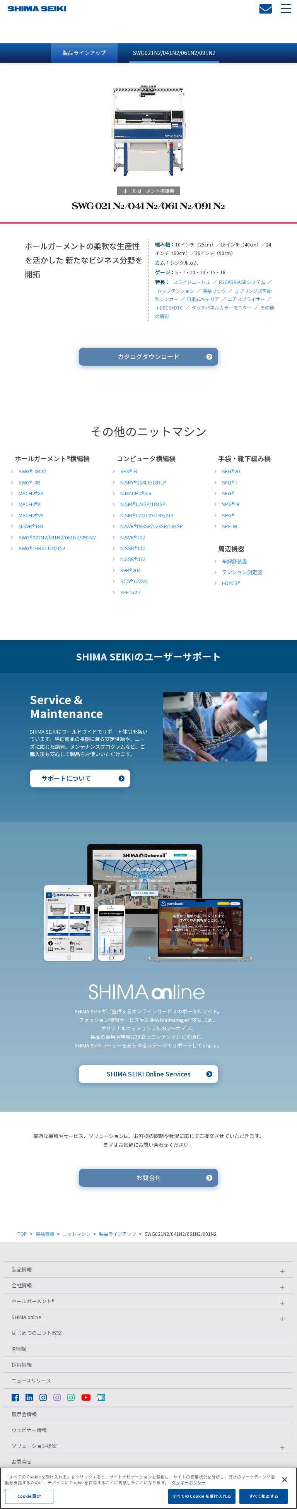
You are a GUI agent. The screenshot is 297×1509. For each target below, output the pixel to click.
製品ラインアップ (84, 52)
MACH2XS (31, 493)
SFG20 (231, 471)
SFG (228, 493)
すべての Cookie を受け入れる (201, 1496)
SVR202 (130, 570)
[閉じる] (284, 1479)
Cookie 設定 (29, 1496)
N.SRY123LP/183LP (143, 482)
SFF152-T (130, 592)
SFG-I (229, 482)
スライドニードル (191, 282)
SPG (228, 515)
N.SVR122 (132, 537)
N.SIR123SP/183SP (143, 504)
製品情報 (45, 1233)
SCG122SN (134, 581)
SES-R (128, 471)
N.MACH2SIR (136, 493)
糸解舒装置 (234, 561)
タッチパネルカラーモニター (221, 307)
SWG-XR (29, 482)
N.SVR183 (31, 526)
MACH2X (30, 504)
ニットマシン (76, 1233)
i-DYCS (231, 583)
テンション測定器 (242, 572)
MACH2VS (31, 515)
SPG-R (231, 504)
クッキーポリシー (189, 1482)
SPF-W (229, 526)
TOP (22, 1233)
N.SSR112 (132, 548)
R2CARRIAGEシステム (242, 282)
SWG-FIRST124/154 (42, 548)
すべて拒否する (264, 1496)
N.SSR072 (132, 559)
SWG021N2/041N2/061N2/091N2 (174, 52)
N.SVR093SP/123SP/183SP (151, 526)
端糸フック (214, 290)
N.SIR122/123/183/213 (147, 515)
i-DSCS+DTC (170, 307)
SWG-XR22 (32, 471)
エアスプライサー (246, 299)
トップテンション (175, 290)
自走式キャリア (203, 299)
